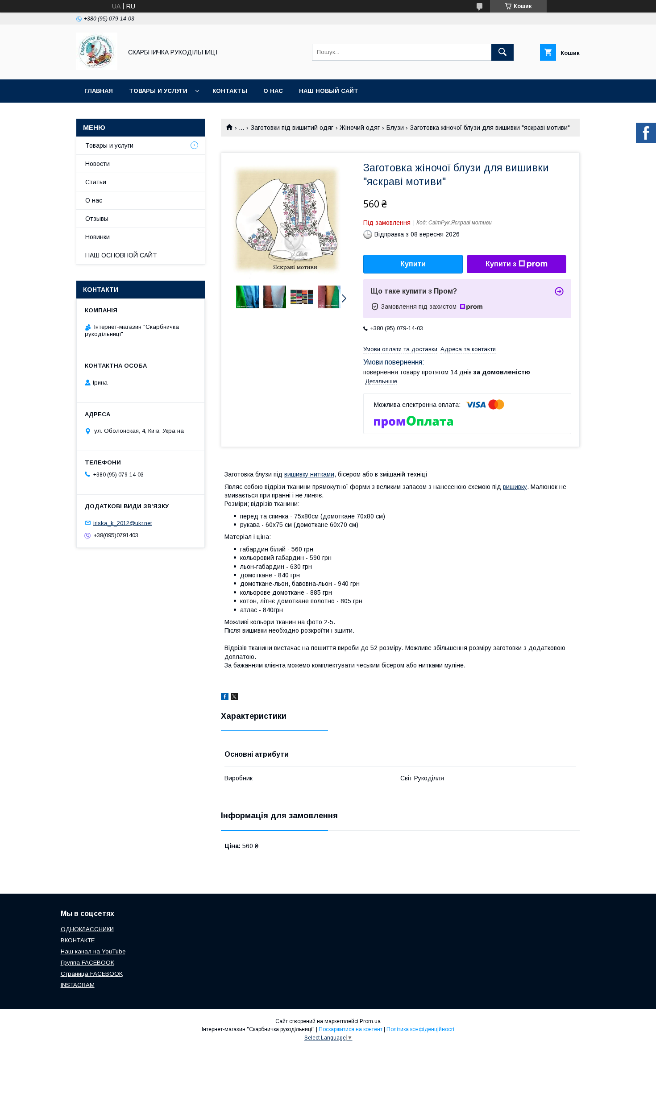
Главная (98, 90)
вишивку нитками (309, 474)
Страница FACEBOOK (92, 973)
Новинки (97, 236)
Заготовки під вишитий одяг (292, 127)
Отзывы (96, 218)
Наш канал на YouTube (93, 951)
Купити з (501, 264)
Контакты (229, 90)
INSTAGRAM (78, 985)
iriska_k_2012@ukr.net (122, 522)
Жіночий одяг (360, 127)
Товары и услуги (158, 90)
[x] (234, 697)
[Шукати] (502, 52)
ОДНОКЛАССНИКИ (87, 929)
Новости (97, 163)
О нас (273, 90)
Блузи (395, 127)
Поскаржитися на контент (350, 1029)
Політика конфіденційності (420, 1029)
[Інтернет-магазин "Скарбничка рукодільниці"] (96, 67)
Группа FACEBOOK (87, 962)
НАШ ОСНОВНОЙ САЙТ (121, 255)
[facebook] (224, 697)
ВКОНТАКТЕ (78, 940)
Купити (413, 264)
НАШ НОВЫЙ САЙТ (328, 90)
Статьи (95, 182)
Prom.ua (370, 1021)
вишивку (515, 486)
